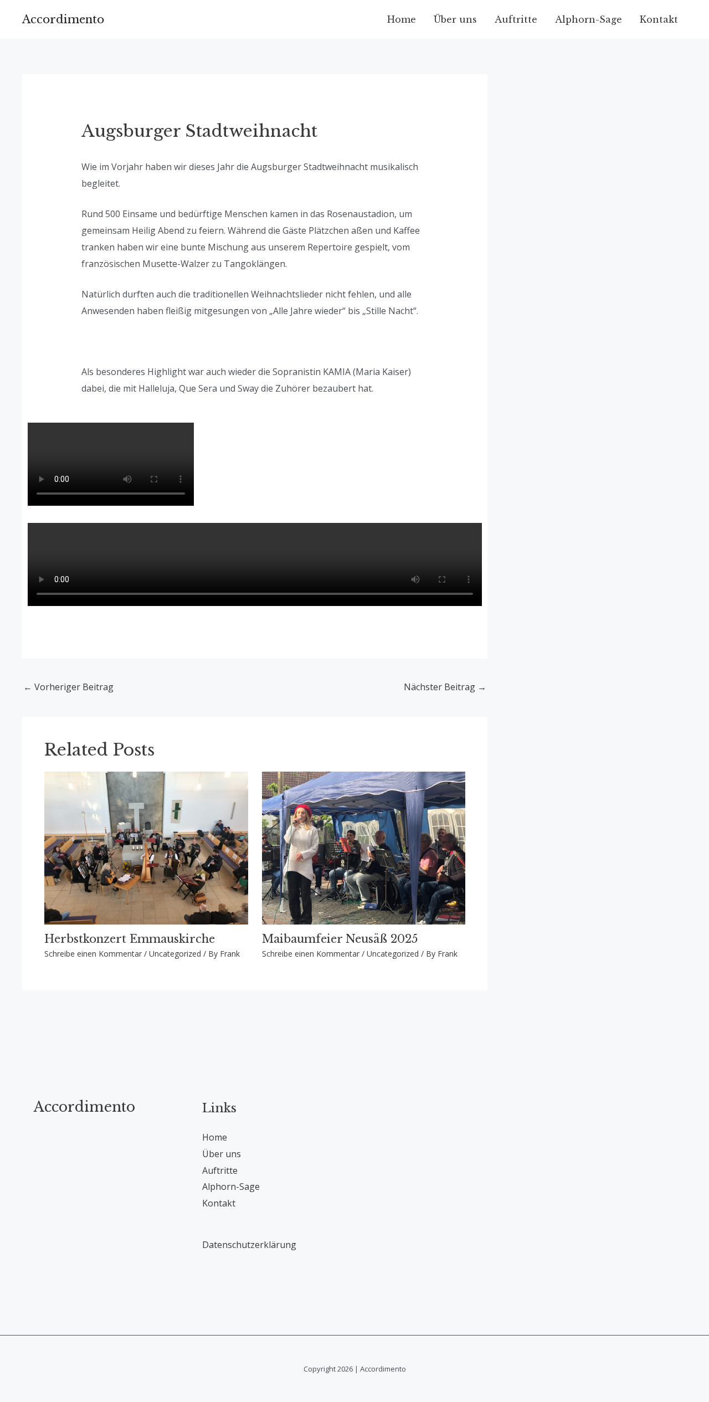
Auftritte (516, 19)
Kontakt (659, 19)
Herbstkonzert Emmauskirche (129, 939)
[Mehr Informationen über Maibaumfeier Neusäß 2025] (364, 847)
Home (401, 19)
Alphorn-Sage (588, 19)
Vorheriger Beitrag (68, 687)
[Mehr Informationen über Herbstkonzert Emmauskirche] (146, 847)
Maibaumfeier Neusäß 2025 (340, 939)
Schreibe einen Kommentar (93, 953)
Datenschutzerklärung (249, 1245)
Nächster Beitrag (445, 687)
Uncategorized (175, 953)
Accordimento (63, 19)
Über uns (455, 19)
